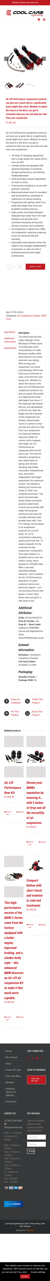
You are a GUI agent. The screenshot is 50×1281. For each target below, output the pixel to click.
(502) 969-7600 (14, 1120)
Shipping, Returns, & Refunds (11, 1092)
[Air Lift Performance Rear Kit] (13, 756)
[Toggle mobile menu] (44, 19)
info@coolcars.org (13, 1127)
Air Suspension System (28, 315)
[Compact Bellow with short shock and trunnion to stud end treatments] (36, 865)
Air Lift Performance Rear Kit (12, 788)
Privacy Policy (35, 1224)
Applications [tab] (9, 348)
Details (20, 812)
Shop (8, 1063)
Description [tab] (9, 332)
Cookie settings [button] (38, 1272)
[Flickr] (41, 1058)
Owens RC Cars (13, 1070)
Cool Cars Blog (13, 1076)
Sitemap (27, 1226)
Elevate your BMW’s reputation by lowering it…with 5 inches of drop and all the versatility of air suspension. (36, 803)
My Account (12, 1057)
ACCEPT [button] (25, 1276)
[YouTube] (37, 1058)
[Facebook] (28, 1058)
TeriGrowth (30, 1230)
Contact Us (11, 1101)
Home (9, 1051)
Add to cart (35, 266)
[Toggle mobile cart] (38, 19)
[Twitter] (32, 1058)
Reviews (10, 1082)
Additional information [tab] (9, 340)
